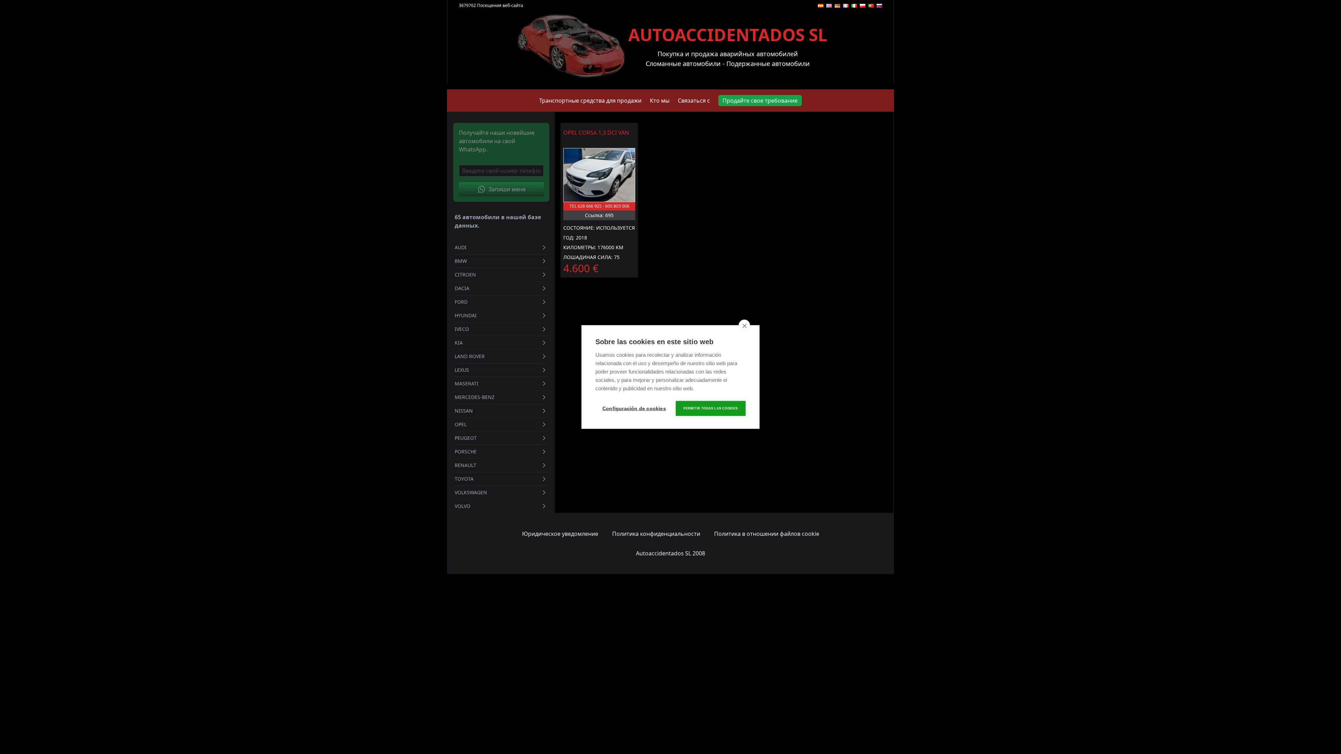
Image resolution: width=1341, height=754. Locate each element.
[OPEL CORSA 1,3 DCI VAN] (599, 175)
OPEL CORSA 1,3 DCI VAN (596, 132)
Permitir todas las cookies (710, 408)
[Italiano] (854, 6)
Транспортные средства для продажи (590, 100)
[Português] (871, 6)
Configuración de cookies (633, 408)
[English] (829, 6)
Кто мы (659, 100)
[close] (744, 326)
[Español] (820, 6)
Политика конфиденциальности (656, 534)
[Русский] (879, 6)
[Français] (846, 6)
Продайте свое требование (760, 100)
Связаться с (694, 100)
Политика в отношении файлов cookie (766, 534)
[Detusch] (837, 6)
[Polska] (862, 6)
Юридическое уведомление (560, 534)
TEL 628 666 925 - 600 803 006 (599, 206)
